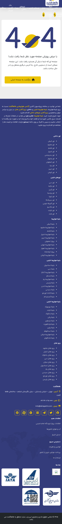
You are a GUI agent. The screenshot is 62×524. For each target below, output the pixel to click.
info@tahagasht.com (43, 406)
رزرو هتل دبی (49, 358)
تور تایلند (51, 210)
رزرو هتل (57, 343)
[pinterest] (17, 412)
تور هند (51, 214)
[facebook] (57, 412)
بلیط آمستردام (49, 296)
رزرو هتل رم (50, 369)
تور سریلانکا (50, 200)
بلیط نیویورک (49, 306)
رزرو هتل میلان (48, 362)
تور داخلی (56, 136)
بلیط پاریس (50, 282)
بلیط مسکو (50, 276)
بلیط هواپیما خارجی (53, 260)
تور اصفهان (50, 162)
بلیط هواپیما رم (48, 279)
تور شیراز (51, 151)
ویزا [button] (16, 8)
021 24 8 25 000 (47, 400)
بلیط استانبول (49, 265)
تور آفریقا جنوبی (48, 203)
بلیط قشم (50, 231)
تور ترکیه (51, 186)
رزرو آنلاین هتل (20, 109)
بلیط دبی (51, 269)
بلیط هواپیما (50, 8)
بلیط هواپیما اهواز (47, 248)
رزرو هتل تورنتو (48, 376)
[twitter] (51, 412)
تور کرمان (51, 172)
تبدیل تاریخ (56, 434)
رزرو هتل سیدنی (48, 372)
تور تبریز (51, 169)
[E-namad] (56, 471)
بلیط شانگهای (49, 338)
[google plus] (30, 412)
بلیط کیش (50, 224)
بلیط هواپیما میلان (47, 334)
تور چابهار (51, 158)
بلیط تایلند (50, 310)
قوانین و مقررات (54, 446)
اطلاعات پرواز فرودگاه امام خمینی (48, 423)
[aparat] (24, 412)
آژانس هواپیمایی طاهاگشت (19, 106)
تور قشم (51, 148)
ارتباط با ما (56, 457)
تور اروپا (51, 196)
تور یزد (52, 165)
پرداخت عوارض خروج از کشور (50, 452)
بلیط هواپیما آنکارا (47, 272)
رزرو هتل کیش (48, 351)
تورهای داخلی (23, 8)
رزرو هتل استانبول (47, 365)
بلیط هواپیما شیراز (47, 234)
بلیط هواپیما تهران (47, 244)
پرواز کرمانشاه (49, 252)
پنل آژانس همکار (10, 8)
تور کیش (51, 141)
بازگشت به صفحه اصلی (21, 79)
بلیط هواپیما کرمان (47, 255)
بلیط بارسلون (49, 320)
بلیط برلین (50, 327)
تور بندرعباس (49, 155)
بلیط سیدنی (50, 289)
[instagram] (37, 412)
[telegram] (44, 412)
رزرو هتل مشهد (48, 348)
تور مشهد (50, 144)
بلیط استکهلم (49, 331)
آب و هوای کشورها (53, 429)
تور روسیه (50, 193)
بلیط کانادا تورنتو (48, 293)
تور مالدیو (50, 207)
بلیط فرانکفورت (48, 324)
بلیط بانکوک (50, 313)
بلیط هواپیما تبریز (48, 238)
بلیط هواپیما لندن (47, 286)
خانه (56, 8)
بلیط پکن (51, 317)
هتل (43, 8)
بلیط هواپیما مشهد (47, 227)
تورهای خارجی (55, 177)
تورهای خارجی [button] (33, 8)
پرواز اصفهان (49, 241)
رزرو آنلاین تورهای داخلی (39, 112)
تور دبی (51, 182)
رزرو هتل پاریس (48, 379)
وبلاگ (3, 8)
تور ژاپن (51, 189)
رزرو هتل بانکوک (48, 355)
